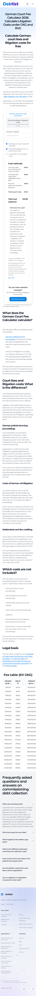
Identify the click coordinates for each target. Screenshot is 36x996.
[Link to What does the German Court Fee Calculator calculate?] (4, 324)
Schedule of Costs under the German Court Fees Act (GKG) (18, 656)
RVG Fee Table (11, 666)
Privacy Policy (9, 904)
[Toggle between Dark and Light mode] (27, 4)
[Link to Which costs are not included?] (18, 573)
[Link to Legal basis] (20, 648)
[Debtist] (10, 3)
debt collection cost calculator (15, 97)
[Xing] (28, 989)
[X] (33, 989)
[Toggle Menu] (32, 4)
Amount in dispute (12, 132)
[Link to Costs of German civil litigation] (4, 486)
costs (25, 982)
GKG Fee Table (19, 659)
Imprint (3, 904)
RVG (13, 277)
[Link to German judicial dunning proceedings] (17, 429)
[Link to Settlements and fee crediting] (4, 533)
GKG (9, 277)
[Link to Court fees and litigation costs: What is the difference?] (29, 388)
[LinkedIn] (24, 989)
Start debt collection (18, 299)
